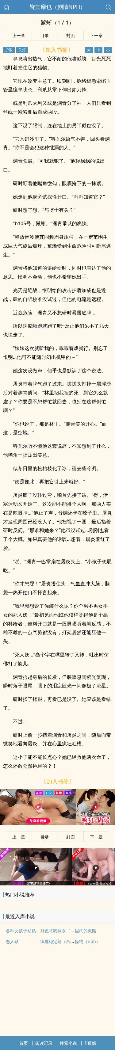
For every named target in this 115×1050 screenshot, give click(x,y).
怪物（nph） (87, 941)
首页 (23, 1043)
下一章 (96, 35)
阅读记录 (43, 1043)
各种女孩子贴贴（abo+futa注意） (38, 931)
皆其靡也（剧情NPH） (58, 6)
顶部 (91, 1043)
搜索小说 (68, 1043)
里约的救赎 (85, 931)
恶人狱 (12, 941)
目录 (44, 35)
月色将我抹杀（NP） (60, 931)
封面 (70, 35)
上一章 (18, 35)
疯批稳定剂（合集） (59, 941)
